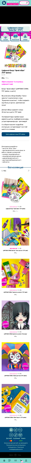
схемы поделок (13, 4)
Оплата (23, 438)
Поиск (23, 3)
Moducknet (13, 1)
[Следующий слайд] (27, 53)
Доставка (9, 438)
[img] (4, 3)
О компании (16, 438)
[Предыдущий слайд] (4, 53)
